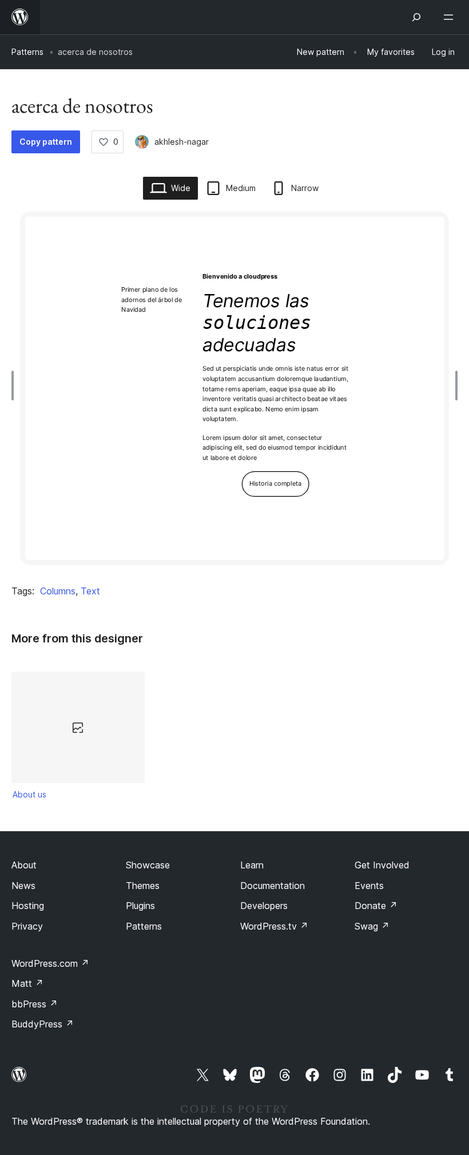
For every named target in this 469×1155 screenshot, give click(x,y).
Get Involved (382, 865)
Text (90, 591)
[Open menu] (450, 17)
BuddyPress (42, 1024)
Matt (27, 983)
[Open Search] (416, 17)
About (24, 865)
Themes (143, 885)
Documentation (272, 885)
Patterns (27, 52)
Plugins (140, 905)
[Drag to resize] (15, 385)
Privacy (27, 926)
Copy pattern (45, 141)
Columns (57, 591)
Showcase (148, 865)
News (23, 885)
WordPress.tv (274, 926)
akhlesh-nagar (181, 141)
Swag (372, 926)
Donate (376, 905)
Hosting (27, 905)
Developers (264, 905)
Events (369, 885)
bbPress (34, 1004)
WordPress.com (50, 963)
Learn (252, 865)
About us (29, 794)
